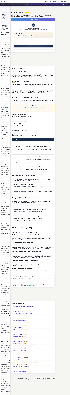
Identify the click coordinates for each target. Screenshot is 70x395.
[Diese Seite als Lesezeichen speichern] (66, 4)
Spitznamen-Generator (5, 117)
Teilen (61, 4)
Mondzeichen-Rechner (17, 343)
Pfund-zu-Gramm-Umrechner (5, 345)
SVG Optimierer (4, 299)
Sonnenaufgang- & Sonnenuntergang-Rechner (5, 355)
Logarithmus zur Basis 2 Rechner (5, 322)
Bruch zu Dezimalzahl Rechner (5, 233)
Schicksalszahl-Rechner (18, 325)
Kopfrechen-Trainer (4, 265)
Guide (43, 378)
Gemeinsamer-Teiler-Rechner (5, 376)
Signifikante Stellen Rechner (5, 324)
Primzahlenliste (4, 320)
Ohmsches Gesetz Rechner (5, 44)
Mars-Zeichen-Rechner (17, 334)
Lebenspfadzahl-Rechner (18, 329)
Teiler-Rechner (4, 185)
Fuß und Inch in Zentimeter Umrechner (5, 263)
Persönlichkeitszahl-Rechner (18, 355)
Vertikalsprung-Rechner (5, 159)
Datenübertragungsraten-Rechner (5, 179)
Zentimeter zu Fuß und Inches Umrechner (5, 210)
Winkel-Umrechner (4, 111)
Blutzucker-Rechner (5, 372)
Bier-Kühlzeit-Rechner (5, 170)
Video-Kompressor (4, 42)
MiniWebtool (49, 278)
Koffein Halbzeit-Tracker (5, 115)
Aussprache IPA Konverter (5, 366)
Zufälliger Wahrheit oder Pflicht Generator (5, 164)
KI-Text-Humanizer (4, 54)
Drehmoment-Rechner (5, 240)
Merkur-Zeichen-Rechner (18, 341)
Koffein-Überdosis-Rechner (5, 67)
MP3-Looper (3, 216)
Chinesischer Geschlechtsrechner (19, 322)
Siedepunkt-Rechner (5, 105)
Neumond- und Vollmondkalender (19, 350)
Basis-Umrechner (4, 261)
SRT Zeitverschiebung (5, 193)
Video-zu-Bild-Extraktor (5, 48)
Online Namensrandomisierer (5, 343)
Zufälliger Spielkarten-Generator (5, 275)
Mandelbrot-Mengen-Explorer (5, 383)
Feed (40, 378)
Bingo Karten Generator (5, 61)
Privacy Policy (20, 379)
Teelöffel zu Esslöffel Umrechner (5, 391)
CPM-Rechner (3, 79)
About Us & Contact (27, 379)
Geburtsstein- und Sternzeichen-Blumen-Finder (22, 318)
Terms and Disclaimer (51, 378)
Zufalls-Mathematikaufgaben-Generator (5, 360)
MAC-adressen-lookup (5, 39)
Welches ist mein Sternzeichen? (19, 371)
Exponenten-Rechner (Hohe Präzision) (5, 242)
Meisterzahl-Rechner (17, 336)
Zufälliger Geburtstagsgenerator (5, 50)
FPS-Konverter (4, 280)
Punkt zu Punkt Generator (5, 256)
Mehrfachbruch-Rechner (5, 214)
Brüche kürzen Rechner (5, 237)
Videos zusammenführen (5, 84)
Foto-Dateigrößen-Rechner (5, 313)
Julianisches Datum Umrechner (5, 244)
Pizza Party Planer (4, 197)
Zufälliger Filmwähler (5, 132)
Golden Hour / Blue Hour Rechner (5, 317)
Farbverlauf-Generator (5, 174)
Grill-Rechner (3, 191)
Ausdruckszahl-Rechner (18, 327)
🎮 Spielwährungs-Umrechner (5, 107)
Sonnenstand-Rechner (5, 60)
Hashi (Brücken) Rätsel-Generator (5, 379)
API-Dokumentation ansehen (30, 285)
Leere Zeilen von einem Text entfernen (5, 204)
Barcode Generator (4, 221)
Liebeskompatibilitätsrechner (18, 332)
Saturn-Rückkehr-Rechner (18, 357)
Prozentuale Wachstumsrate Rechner (5, 162)
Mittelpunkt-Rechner (5, 284)
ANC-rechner (3, 219)
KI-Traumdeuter (16, 308)
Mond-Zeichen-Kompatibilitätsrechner (20, 345)
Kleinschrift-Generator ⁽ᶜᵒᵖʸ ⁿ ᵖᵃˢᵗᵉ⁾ (5, 98)
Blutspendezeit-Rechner (5, 63)
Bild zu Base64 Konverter (5, 223)
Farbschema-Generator (5, 46)
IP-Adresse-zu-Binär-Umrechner (5, 181)
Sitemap (36, 378)
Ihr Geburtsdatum (17, 39)
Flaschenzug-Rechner (5, 278)
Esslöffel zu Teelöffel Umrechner (5, 374)
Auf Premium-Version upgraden (52, 4)
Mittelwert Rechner (4, 94)
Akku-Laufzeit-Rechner (5, 143)
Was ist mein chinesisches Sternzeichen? (21, 366)
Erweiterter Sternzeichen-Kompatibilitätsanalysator (23, 306)
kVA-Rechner (3, 294)
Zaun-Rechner (3, 328)
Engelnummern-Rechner (18, 311)
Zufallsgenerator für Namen (5, 290)
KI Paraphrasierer (4, 155)
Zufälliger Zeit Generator (5, 151)
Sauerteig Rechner (4, 218)
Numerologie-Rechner (17, 352)
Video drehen (3, 119)
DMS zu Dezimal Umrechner (5, 238)
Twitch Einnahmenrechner (5, 56)
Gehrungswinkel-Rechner (5, 195)
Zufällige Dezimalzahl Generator (5, 362)
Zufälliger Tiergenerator (5, 96)
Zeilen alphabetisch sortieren (5, 229)
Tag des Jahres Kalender (5, 339)
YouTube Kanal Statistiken (5, 88)
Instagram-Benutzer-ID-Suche (5, 75)
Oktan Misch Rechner (5, 267)
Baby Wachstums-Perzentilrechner (5, 109)
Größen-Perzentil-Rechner (5, 71)
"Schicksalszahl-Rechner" (18, 278)
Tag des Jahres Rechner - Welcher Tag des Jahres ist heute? (5, 136)
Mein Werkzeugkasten (40, 4)
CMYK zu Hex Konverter (5, 189)
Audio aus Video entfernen (5, 277)
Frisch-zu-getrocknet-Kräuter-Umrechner (5, 332)
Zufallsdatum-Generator (5, 178)
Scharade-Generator (5, 389)
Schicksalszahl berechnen (33, 46)
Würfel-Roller (3, 128)
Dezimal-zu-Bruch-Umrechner (5, 309)
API (45, 378)
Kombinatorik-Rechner (5, 122)
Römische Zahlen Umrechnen (5, 347)
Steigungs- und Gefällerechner (5, 271)
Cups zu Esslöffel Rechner (5, 349)
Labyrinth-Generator (5, 282)
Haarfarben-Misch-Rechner (5, 377)
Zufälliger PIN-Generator (5, 113)
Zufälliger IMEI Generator (5, 305)
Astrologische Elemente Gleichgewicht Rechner (22, 313)
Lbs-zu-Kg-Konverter (5, 318)
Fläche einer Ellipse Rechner (5, 311)
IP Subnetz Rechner (5, 202)
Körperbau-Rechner (4, 381)
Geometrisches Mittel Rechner (5, 147)
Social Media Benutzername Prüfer (5, 248)
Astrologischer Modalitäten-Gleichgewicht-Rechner (23, 315)
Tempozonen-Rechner (5, 393)
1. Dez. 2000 (30, 35)
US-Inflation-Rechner (5, 208)
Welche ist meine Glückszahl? (19, 368)
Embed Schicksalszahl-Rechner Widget (49, 50)
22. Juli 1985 (24, 35)
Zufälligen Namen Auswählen (5, 200)
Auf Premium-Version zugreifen (38, 379)
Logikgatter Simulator (5, 168)
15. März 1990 (17, 35)
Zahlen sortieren (4, 130)
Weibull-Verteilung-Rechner (5, 141)
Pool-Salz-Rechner (4, 269)
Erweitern (31, 4)
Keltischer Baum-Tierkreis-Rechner (20, 320)
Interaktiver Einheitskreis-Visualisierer (5, 337)
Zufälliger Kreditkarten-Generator (5, 160)
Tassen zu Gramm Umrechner (5, 358)
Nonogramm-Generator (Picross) (5, 296)
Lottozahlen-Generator (5, 58)
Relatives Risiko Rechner (5, 246)
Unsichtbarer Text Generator (5, 288)
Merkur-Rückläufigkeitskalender (19, 338)
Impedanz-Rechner (4, 336)
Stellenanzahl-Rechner (5, 259)
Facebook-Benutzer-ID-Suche (5, 69)
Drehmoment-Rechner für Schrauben (5, 330)
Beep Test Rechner (4, 370)
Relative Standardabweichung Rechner (5, 52)
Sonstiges (3, 4)
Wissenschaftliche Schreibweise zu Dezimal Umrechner (5, 303)
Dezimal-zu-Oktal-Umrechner (5, 120)
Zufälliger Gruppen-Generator (5, 364)
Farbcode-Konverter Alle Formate (5, 225)
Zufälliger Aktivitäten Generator (5, 250)
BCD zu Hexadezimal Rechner (5, 368)
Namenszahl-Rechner (17, 348)
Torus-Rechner (4, 126)
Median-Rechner (4, 77)
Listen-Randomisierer (5, 139)
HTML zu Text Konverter (5, 124)
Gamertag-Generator (5, 334)
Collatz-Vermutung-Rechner (5, 172)
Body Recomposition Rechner (5, 73)
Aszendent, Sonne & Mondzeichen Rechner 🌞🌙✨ (23, 362)
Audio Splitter (3, 134)
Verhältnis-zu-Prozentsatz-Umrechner (5, 301)
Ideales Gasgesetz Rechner (5, 351)
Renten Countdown (4, 80)
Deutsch (47, 379)
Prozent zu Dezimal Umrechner (5, 227)
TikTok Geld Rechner (5, 326)
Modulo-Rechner (4, 65)
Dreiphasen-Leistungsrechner (5, 145)
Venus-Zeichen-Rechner (18, 364)
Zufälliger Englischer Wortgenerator (5, 101)
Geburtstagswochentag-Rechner (5, 315)
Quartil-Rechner (4, 387)
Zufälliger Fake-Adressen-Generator (5, 92)
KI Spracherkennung (5, 212)
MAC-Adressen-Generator (5, 341)
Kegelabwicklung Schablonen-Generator (5, 103)
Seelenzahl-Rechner (17, 359)
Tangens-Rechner (4, 138)
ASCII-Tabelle (3, 307)
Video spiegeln (4, 273)
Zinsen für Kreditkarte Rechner (5, 187)
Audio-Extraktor (4, 231)
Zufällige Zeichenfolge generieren (5, 149)
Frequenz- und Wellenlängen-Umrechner (5, 166)
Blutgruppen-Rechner (5, 292)
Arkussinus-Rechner (5, 252)
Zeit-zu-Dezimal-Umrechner (5, 82)
